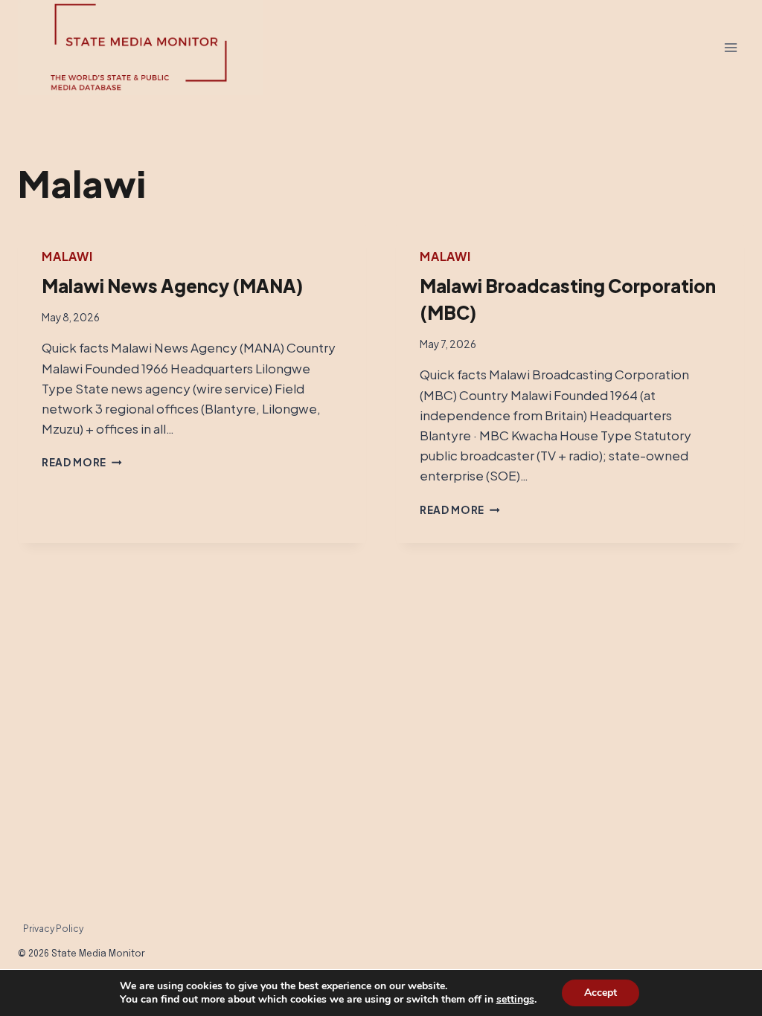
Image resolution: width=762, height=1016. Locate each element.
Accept (600, 993)
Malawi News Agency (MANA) (172, 285)
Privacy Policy (53, 928)
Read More (82, 462)
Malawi (67, 256)
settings (515, 999)
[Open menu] (730, 48)
